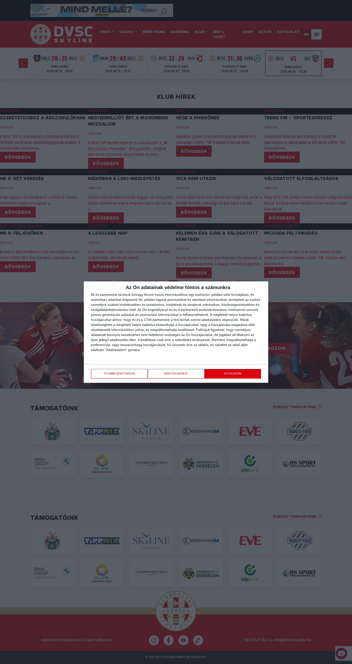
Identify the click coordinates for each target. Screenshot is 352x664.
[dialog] (176, 332)
